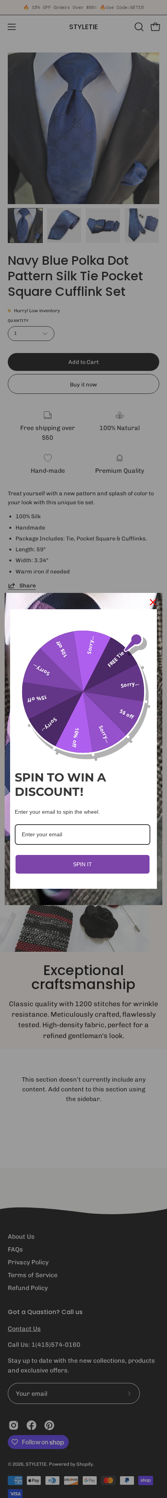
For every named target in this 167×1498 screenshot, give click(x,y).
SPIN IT (82, 864)
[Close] (153, 602)
